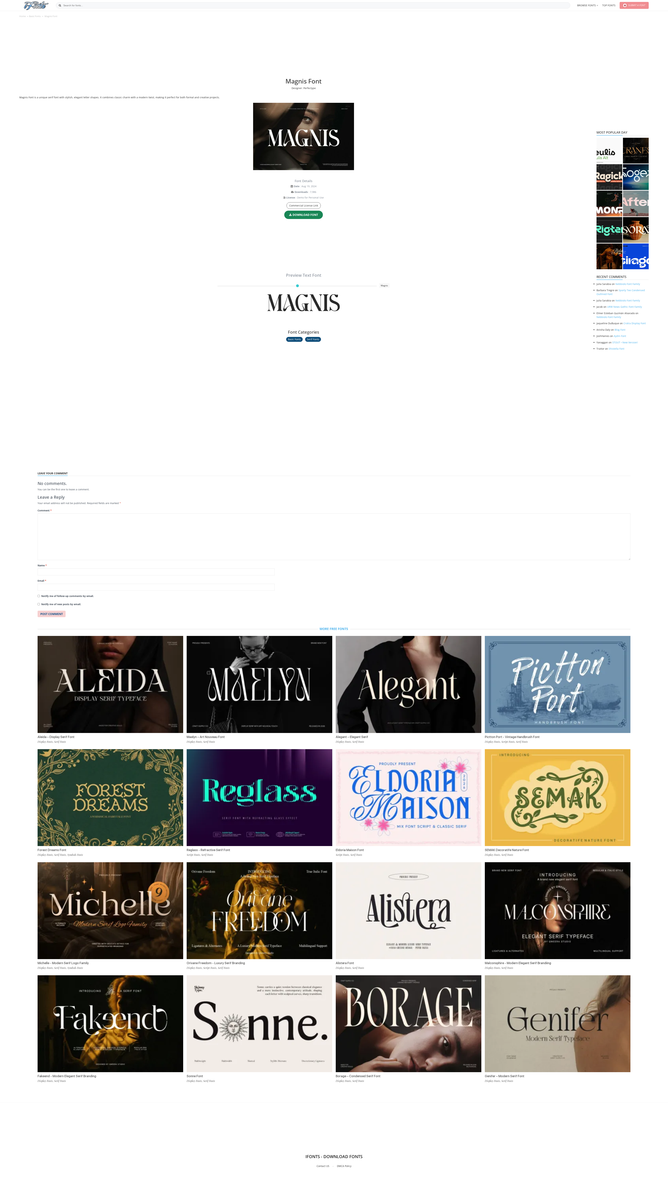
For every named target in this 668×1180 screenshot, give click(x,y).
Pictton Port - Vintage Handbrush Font (512, 737)
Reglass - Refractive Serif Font (208, 850)
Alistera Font (345, 963)
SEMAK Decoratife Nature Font (507, 850)
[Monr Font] (609, 203)
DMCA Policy (344, 1166)
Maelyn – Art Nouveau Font (206, 737)
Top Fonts (608, 5)
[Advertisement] (303, 49)
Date (296, 186)
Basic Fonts (35, 16)
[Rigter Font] (609, 230)
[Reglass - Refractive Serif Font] (259, 797)
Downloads (301, 192)
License (290, 197)
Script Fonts (193, 854)
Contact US (323, 1166)
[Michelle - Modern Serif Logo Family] (110, 910)
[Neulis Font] (609, 151)
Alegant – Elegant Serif (352, 737)
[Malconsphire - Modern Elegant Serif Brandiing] (557, 910)
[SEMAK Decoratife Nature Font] (557, 797)
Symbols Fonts (75, 854)
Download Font (305, 215)
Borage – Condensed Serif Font (358, 1076)
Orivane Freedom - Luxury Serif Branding (216, 963)
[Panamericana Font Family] (609, 256)
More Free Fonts (334, 629)
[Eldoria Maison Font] (408, 797)
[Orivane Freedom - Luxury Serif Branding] (259, 910)
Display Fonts (45, 741)
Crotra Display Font (634, 323)
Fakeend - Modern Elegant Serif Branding (67, 1076)
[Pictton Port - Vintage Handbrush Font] (557, 684)
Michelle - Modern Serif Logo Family (63, 963)
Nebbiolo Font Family (627, 284)
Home (22, 16)
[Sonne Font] (259, 1023)
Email (42, 580)
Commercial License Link (303, 205)
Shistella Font (616, 348)
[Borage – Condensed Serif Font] (408, 1023)
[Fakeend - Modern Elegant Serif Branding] (110, 1023)
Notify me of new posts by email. (61, 604)
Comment (45, 510)
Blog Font (620, 329)
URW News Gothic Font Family (624, 306)
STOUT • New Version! (625, 342)
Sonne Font (195, 1076)
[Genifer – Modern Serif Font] (557, 1023)
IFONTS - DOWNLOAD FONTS (334, 1156)
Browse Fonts (586, 5)
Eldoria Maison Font (350, 850)
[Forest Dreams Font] (110, 797)
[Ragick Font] (609, 177)
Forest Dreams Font (52, 850)
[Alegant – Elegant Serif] (408, 684)
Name (42, 565)
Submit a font (636, 5)
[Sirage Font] (636, 256)
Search (59, 5)
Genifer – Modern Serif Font (504, 1076)
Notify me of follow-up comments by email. (67, 596)
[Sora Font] (636, 230)
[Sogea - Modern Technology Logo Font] (636, 177)
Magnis (303, 304)
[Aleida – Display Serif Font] (110, 684)
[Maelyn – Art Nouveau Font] (259, 684)
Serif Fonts (313, 339)
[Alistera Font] (408, 910)
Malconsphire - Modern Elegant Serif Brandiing (518, 963)
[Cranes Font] (636, 151)
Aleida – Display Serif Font (56, 737)
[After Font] (636, 203)
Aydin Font (620, 336)
